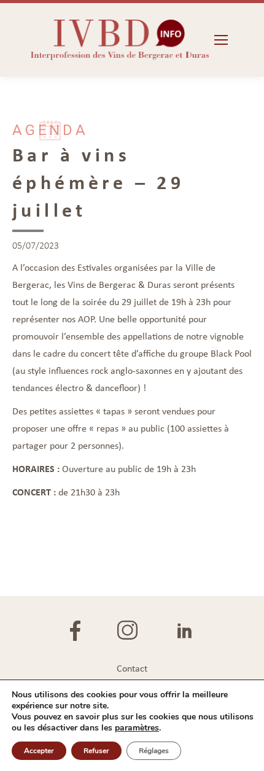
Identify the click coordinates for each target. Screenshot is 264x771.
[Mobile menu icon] (221, 40)
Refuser (96, 751)
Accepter (39, 751)
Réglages (154, 751)
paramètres (137, 728)
